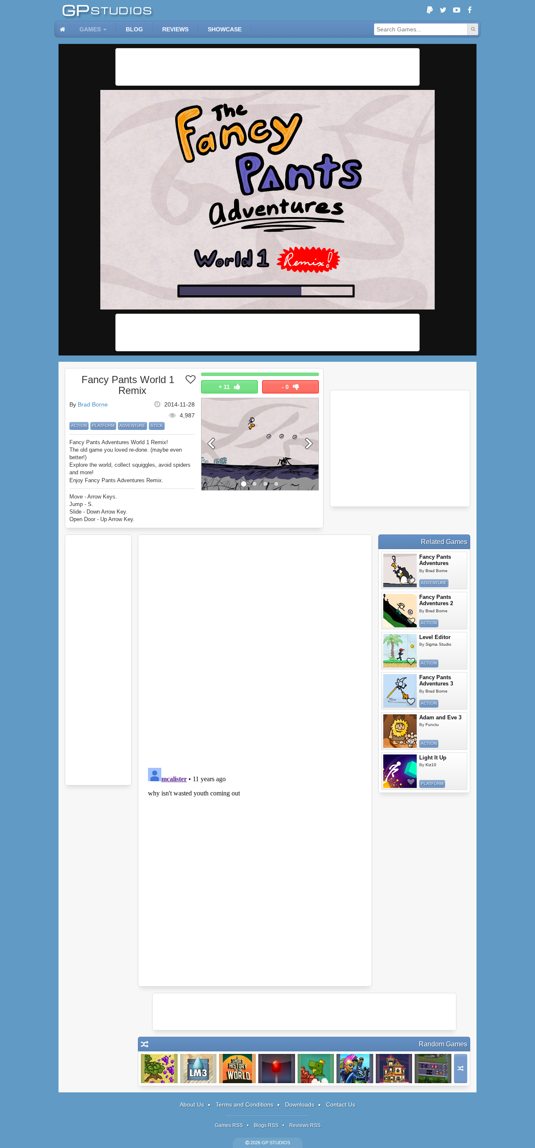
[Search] (472, 29)
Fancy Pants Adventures (435, 560)
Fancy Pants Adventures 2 (436, 600)
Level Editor (435, 637)
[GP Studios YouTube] (456, 10)
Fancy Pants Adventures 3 (436, 680)
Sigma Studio (438, 644)
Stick (156, 425)
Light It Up (432, 757)
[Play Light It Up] (400, 771)
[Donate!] (429, 10)
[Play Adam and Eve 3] (400, 731)
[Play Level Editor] (400, 650)
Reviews (175, 29)
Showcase (225, 29)
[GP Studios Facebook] (469, 10)
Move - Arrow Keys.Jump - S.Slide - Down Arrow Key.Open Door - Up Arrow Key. (102, 508)
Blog (134, 29)
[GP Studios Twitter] (443, 10)
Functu (432, 724)
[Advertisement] (267, 67)
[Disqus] (255, 649)
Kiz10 (430, 764)
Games (90, 29)
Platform (103, 425)
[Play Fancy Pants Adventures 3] (400, 691)
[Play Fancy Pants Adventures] (400, 570)
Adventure (132, 425)
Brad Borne (93, 404)
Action (79, 425)
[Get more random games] (460, 1068)
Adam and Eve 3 (440, 717)
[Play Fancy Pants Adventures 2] (400, 610)
